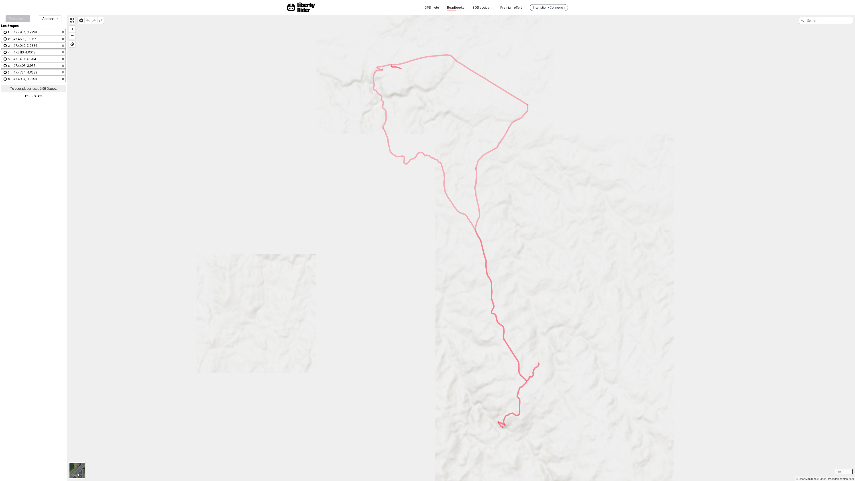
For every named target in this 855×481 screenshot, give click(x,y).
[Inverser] (100, 20)
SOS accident (482, 7)
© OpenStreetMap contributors (835, 479)
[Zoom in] (72, 29)
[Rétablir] (94, 20)
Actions (48, 18)
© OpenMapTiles (806, 479)
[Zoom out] (72, 35)
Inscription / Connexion (549, 7)
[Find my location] (72, 44)
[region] (461, 248)
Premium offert (511, 7)
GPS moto (431, 7)
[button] (33, 32)
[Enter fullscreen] (72, 20)
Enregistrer (18, 18)
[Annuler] (87, 20)
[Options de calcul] (81, 20)
